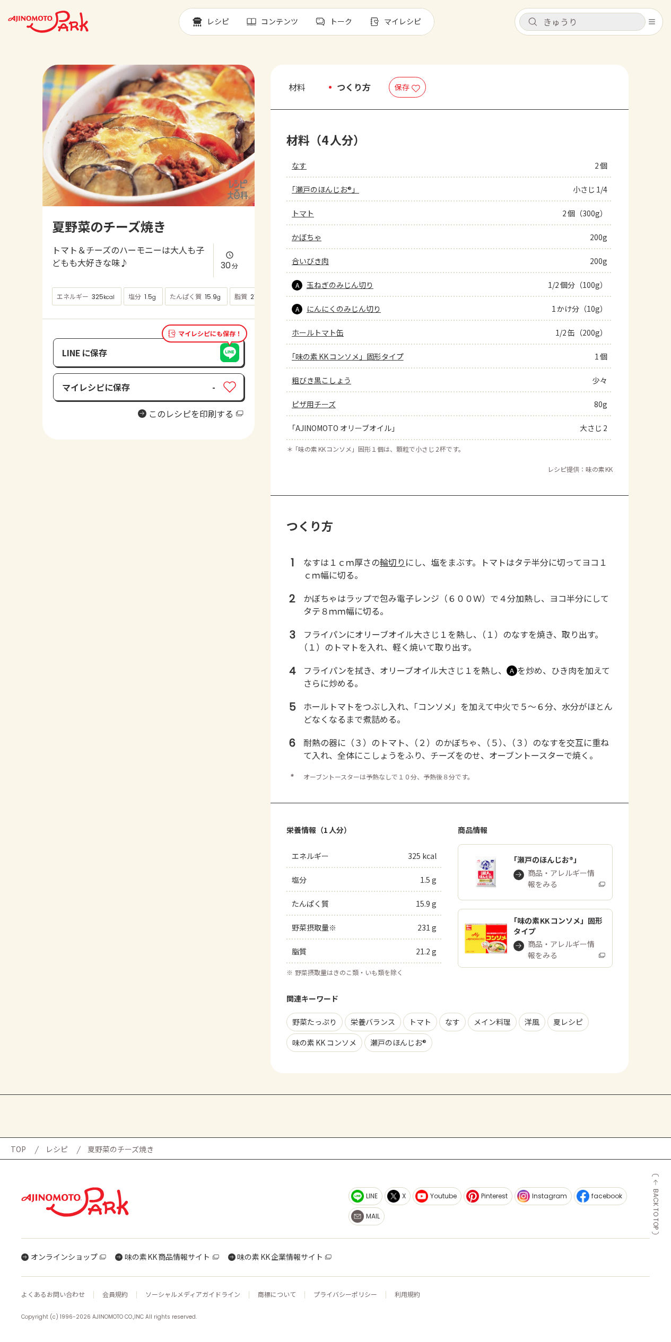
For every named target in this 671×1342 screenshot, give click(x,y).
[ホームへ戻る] (48, 22)
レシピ (57, 1149)
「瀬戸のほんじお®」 (325, 189)
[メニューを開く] (652, 21)
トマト (303, 213)
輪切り (392, 562)
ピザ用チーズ (314, 404)
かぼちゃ (306, 237)
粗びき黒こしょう (321, 380)
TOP (18, 1149)
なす (299, 165)
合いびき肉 (310, 261)
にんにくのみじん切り (344, 308)
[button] (582, 22)
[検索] (532, 22)
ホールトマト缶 (318, 332)
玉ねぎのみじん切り (340, 284)
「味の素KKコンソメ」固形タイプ (348, 356)
